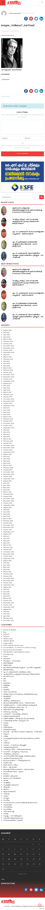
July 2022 (6, 408)
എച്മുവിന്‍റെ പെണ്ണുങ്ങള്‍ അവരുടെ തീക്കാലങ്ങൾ (21, 674)
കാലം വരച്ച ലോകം (10, 692)
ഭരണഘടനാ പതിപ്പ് (10, 765)
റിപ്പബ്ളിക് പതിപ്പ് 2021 (11, 785)
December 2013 (8, 620)
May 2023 (6, 388)
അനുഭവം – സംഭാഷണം (12, 661)
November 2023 (8, 377)
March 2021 (7, 439)
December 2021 (8, 423)
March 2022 (7, 417)
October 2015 (7, 583)
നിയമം (5, 725)
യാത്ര (5, 780)
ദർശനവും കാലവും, (10, 712)
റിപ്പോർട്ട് (6, 787)
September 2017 (8, 532)
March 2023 (7, 392)
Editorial (6, 634)
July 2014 (6, 611)
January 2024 (7, 372)
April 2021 (6, 436)
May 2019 (6, 487)
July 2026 (6, 332)
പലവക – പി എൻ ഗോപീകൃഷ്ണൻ (14, 745)
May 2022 (6, 412)
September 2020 (9, 452)
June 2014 (6, 614)
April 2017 (6, 543)
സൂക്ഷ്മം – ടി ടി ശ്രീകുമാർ (12, 816)
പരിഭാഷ (6, 743)
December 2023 (8, 374)
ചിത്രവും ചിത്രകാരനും (11, 701)
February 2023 (8, 394)
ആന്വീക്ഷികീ (8, 663)
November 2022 (8, 401)
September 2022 (8, 405)
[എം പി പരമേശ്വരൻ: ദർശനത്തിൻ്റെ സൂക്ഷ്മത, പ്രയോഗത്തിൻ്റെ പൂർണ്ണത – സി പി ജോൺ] (4, 256)
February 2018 (8, 521)
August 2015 (7, 587)
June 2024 (6, 363)
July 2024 (6, 361)
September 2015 (8, 585)
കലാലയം (6, 683)
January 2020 (7, 470)
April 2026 (6, 337)
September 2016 (8, 558)
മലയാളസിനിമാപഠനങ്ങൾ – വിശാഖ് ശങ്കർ (18, 769)
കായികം (6, 690)
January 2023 (7, 397)
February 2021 (8, 441)
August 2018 (7, 507)
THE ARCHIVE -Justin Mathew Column (16, 652)
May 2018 (6, 514)
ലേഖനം (6, 789)
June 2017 (6, 538)
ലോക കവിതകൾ (9, 791)
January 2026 (7, 343)
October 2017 (7, 530)
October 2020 (7, 450)
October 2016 (7, 556)
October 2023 (7, 379)
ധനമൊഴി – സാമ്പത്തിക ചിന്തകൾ (15, 714)
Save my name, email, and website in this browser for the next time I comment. (22, 146)
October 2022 (7, 403)
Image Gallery (8, 643)
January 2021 (7, 443)
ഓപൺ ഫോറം (8, 676)
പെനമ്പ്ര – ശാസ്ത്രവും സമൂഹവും (15, 752)
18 (9, 859)
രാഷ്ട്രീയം (6, 783)
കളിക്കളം (6, 685)
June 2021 (6, 432)
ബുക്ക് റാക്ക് (7, 763)
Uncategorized (8, 654)
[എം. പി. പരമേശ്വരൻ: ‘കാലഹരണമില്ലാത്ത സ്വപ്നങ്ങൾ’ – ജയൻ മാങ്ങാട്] (4, 233)
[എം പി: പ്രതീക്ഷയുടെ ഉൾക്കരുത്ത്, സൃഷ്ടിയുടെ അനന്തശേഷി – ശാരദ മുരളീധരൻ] (4, 244)
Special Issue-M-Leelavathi (12, 650)
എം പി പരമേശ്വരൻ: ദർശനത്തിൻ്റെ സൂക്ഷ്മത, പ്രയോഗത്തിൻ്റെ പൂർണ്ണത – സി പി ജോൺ (27, 255)
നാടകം (5, 723)
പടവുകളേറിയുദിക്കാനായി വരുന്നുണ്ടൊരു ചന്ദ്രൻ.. (21, 738)
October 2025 (7, 350)
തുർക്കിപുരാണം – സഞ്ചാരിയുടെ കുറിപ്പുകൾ (20, 705)
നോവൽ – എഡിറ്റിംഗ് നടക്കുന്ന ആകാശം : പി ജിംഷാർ (22, 732)
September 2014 (8, 607)
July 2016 (6, 563)
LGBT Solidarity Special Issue (13, 645)
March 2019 (7, 492)
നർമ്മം (5, 736)
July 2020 (6, 456)
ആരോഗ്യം (7, 665)
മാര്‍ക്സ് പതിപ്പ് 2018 (10, 776)
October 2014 (7, 605)
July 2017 (6, 536)
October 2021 (7, 425)
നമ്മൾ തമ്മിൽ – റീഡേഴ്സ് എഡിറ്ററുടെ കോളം (18, 718)
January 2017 (7, 549)
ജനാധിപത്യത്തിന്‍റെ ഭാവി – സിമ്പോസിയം (19, 703)
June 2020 (6, 459)
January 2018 (7, 523)
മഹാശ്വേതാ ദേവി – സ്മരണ (13, 771)
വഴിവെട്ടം (6, 794)
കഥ (4, 678)
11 (8, 854)
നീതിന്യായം (8, 727)
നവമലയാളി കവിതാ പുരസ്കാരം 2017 (16, 720)
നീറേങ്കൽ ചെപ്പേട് (9, 729)
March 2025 (7, 357)
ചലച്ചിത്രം (7, 698)
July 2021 (6, 430)
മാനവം (5, 774)
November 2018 (8, 501)
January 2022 (7, 421)
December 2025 (8, 346)
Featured (6, 636)
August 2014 (7, 609)
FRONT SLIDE (8, 639)
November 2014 (8, 603)
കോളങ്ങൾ (7, 696)
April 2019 (6, 490)
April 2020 (6, 463)
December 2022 (8, 399)
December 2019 (8, 472)
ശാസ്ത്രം (6, 798)
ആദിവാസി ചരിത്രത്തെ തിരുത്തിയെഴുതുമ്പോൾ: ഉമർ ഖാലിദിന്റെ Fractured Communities (27, 210)
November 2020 (8, 448)
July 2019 (6, 483)
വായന (5, 796)
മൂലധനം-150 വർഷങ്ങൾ (12, 778)
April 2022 (6, 414)
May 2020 (6, 461)
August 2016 (7, 560)
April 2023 (6, 390)
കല (4, 681)
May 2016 (6, 567)
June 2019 (6, 485)
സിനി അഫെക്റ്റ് (8, 811)
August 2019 (7, 481)
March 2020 (7, 465)
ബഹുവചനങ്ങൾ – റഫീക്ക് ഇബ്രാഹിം (16, 760)
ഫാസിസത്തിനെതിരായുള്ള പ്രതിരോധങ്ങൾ (19, 756)
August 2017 (7, 534)
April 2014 (6, 616)
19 (15, 859)
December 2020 (8, 445)
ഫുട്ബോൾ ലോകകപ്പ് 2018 (12, 758)
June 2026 (6, 335)
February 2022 (8, 419)
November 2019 (8, 474)
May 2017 (6, 541)
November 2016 (8, 554)
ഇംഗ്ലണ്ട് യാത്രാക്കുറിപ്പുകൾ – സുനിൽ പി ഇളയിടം (22, 667)
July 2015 (6, 589)
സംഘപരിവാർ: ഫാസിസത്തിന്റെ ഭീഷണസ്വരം (20, 802)
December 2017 (8, 525)
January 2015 (7, 600)
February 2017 (8, 547)
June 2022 (6, 410)
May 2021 (6, 434)
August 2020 (7, 454)
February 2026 (8, 341)
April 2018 (6, 516)
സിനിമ (5, 814)
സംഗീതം (6, 800)
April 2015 (6, 596)
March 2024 (7, 368)
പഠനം (5, 740)
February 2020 (8, 468)
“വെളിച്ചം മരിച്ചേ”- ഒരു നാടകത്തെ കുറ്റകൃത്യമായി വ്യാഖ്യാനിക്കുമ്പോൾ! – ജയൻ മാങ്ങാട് (26, 222)
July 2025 (6, 355)
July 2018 (6, 510)
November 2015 (8, 580)
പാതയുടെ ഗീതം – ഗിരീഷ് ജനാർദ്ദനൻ (17, 749)
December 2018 (8, 498)
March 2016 (7, 572)
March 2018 (7, 518)
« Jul (2, 879)
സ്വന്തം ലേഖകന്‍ (15, 13)
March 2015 (7, 598)
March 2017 (7, 545)
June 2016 (6, 565)
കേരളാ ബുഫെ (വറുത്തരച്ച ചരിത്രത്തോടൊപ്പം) (20, 694)
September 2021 (8, 428)
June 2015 (6, 592)
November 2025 (8, 348)
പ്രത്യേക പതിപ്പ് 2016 (11, 754)
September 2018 (8, 505)
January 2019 (7, 496)
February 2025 (8, 359)
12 (15, 854)
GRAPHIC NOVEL (8, 641)
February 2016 (8, 574)
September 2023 (8, 381)
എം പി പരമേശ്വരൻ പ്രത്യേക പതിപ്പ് (17, 672)
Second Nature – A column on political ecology (19, 647)
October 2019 (7, 476)
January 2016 (7, 576)
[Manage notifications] (40, 905)
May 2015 (6, 594)
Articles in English (9, 630)
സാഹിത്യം (7, 809)
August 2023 (7, 383)
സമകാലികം (7, 805)
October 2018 (7, 503)
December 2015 (8, 578)
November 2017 (8, 527)
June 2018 (6, 512)
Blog (4, 632)
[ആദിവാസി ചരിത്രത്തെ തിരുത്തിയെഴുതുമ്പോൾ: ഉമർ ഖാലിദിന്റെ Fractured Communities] (4, 210)
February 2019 (8, 494)
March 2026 (7, 339)
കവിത (5, 687)
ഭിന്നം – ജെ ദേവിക (10, 767)
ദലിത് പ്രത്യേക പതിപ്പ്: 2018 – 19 (15, 707)
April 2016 (6, 569)
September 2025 (8, 352)
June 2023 (6, 386)
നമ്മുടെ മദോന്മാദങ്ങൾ (11, 716)
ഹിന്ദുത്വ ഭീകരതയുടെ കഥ (13, 818)
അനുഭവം (6, 658)
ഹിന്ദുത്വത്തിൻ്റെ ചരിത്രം (13, 820)
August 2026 (7, 330)
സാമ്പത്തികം (8, 807)
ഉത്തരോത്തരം (8, 670)
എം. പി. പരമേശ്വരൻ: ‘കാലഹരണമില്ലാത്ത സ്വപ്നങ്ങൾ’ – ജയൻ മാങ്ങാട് (28, 233)
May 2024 (6, 366)
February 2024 (8, 370)
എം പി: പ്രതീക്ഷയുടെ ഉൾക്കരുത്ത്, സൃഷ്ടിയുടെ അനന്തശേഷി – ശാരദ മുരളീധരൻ (24, 244)
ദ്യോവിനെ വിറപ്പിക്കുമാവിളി (13, 709)
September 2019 (8, 479)
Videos (5, 656)
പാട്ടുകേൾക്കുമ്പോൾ (10, 747)
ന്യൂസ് (6, 734)
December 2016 (8, 552)
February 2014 (8, 618)
